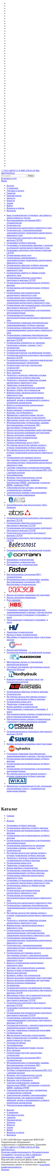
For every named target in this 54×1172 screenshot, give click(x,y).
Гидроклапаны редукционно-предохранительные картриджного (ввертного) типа (29, 317)
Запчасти (11, 198)
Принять (5, 1169)
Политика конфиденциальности (16, 1152)
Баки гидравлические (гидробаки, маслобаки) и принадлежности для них (29, 216)
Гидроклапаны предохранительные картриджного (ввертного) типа (23, 294)
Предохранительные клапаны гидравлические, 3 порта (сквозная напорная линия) (30, 715)
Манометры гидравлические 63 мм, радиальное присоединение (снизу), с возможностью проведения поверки (29, 788)
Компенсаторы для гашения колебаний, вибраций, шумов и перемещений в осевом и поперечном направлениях (28, 400)
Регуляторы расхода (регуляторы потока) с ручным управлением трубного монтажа (27, 446)
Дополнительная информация (21, 495)
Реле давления (13, 372)
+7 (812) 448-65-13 (9, 170)
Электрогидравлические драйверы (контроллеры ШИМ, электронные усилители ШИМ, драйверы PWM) (28, 482)
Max (38, 170)
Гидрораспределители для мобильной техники (29, 352)
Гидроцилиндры (14, 370)
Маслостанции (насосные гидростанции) (26, 417)
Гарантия (11, 193)
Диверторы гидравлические (20, 385)
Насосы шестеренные (17, 440)
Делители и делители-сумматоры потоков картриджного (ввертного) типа (26, 381)
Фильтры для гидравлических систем (24, 477)
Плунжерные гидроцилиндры (21, 562)
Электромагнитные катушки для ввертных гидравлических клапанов (27, 488)
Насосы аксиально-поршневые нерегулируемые (29, 430)
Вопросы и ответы (15, 208)
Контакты (11, 210)
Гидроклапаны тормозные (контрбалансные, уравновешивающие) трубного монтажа (28, 324)
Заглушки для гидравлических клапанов (26, 387)
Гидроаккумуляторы (16, 350)
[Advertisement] (17, 799)
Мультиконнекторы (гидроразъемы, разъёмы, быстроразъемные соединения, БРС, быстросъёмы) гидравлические (28, 425)
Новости (11, 200)
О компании (12, 188)
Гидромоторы (13, 347)
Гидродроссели (14, 225)
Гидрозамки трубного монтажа (21, 243)
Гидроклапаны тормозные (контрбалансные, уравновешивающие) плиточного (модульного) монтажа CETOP (29, 337)
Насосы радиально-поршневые (21, 435)
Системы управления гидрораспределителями (28, 467)
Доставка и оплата (15, 190)
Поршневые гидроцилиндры (20, 559)
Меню (4, 181)
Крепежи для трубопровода (20, 412)
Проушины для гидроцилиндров (22, 564)
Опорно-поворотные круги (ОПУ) (23, 442)
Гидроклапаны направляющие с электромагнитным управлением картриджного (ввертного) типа (29, 260)
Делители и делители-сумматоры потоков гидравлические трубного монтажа (26, 376)
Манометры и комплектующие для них (25, 415)
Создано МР (29, 1157)
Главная (10, 816)
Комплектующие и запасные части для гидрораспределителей (25, 680)
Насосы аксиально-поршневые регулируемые (28, 432)
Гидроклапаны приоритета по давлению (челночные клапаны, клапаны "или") (26, 343)
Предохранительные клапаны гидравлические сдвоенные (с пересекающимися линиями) (29, 720)
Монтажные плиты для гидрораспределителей (29, 420)
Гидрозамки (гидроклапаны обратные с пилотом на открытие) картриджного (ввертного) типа (30, 246)
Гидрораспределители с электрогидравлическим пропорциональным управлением (29, 361)
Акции (10, 203)
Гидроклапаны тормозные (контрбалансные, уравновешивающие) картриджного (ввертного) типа (29, 330)
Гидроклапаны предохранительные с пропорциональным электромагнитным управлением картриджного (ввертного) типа (28, 300)
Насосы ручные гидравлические (22, 437)
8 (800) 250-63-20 (27, 170)
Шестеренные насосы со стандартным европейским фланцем (25, 663)
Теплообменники (15, 475)
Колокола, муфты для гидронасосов (23, 390)
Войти (10, 205)
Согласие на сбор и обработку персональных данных (21, 1155)
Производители (14, 195)
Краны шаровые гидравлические (22, 410)
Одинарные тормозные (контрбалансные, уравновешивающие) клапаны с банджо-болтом (29, 611)
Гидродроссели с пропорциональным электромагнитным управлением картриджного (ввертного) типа (29, 232)
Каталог (10, 185)
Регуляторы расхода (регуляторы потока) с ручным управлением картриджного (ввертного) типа (30, 452)
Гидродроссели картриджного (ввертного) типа (29, 228)
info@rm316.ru (8, 173)
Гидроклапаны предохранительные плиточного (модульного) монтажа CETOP (29, 306)
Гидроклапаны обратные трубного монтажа (27, 265)
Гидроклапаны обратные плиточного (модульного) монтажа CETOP (24, 279)
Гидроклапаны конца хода (19, 255)
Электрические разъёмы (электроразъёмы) (27, 492)
